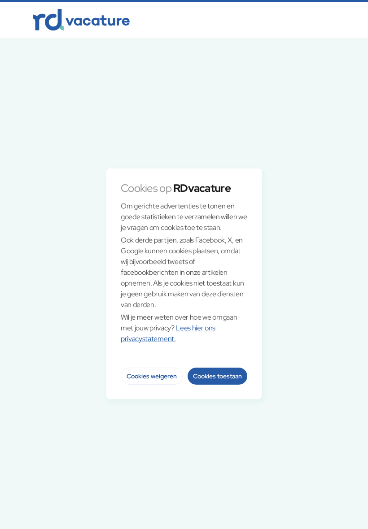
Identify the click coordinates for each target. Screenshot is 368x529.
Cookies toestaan (217, 376)
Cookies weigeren (152, 376)
